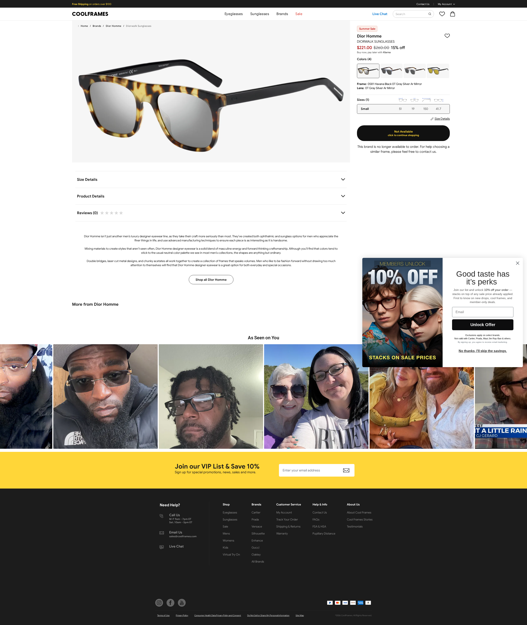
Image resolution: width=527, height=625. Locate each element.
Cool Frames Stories (360, 519)
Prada (255, 519)
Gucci (255, 547)
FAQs (315, 519)
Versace (257, 526)
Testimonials (355, 526)
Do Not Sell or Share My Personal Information (268, 615)
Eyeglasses (234, 14)
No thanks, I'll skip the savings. (483, 351)
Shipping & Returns (288, 526)
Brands (282, 14)
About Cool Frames (359, 512)
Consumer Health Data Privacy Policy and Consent (217, 615)
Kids (225, 547)
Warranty (282, 533)
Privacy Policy (182, 615)
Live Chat (379, 14)
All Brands (258, 561)
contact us (428, 152)
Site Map (300, 615)
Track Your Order (287, 519)
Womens (228, 540)
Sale (298, 14)
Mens (226, 533)
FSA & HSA (319, 526)
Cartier (256, 512)
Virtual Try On (231, 554)
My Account (445, 4)
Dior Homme (113, 25)
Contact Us (422, 4)
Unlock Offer (482, 324)
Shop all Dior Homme (211, 280)
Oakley (256, 554)
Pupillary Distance (323, 533)
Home (84, 25)
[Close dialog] (517, 263)
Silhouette (258, 533)
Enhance (257, 540)
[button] (105, 396)
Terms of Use (163, 615)
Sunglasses (259, 14)
